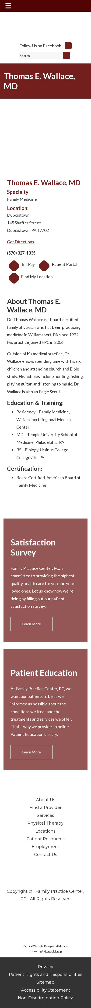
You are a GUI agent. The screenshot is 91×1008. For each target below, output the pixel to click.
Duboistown (18, 215)
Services (45, 815)
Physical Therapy (45, 823)
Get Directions (20, 241)
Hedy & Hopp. (53, 951)
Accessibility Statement (45, 990)
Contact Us (45, 854)
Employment (45, 846)
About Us (45, 799)
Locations (45, 831)
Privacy (45, 966)
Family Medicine (22, 199)
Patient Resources (45, 838)
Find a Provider (46, 807)
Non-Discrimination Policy (45, 998)
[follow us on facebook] (68, 45)
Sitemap (45, 982)
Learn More (31, 624)
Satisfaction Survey (33, 547)
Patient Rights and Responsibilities (45, 974)
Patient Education (43, 672)
